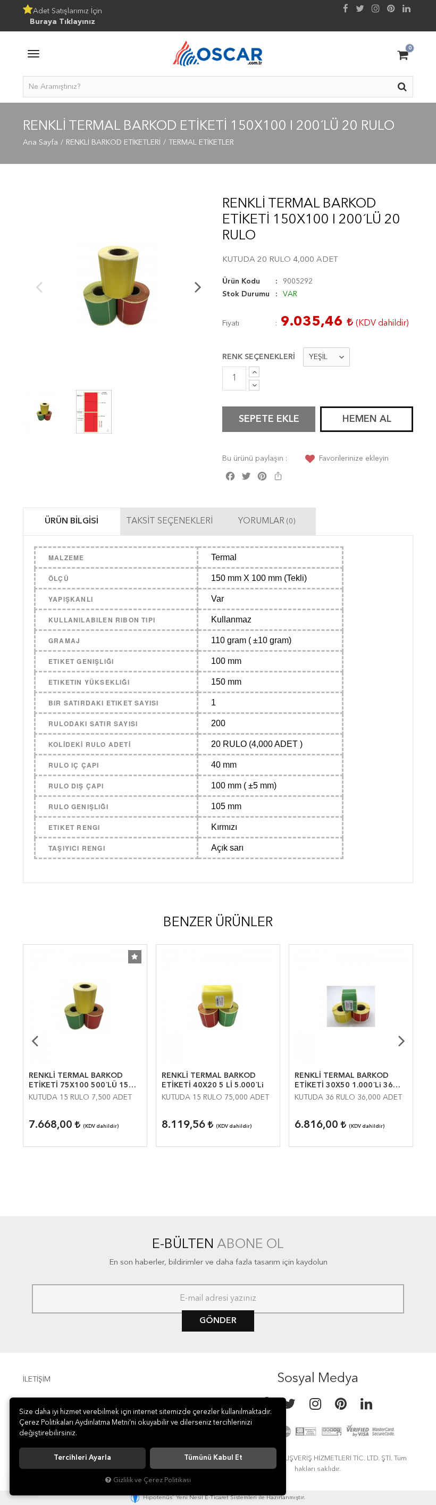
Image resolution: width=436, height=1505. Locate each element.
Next (197, 286)
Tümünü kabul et (213, 1457)
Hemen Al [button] (366, 419)
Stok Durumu (246, 294)
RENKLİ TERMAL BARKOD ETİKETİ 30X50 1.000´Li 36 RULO (344, 1081)
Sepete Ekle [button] (269, 419)
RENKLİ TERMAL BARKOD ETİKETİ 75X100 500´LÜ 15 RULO (79, 1081)
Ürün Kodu (241, 281)
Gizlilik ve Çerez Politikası (152, 1480)
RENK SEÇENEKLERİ (258, 357)
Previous (38, 286)
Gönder (218, 1321)
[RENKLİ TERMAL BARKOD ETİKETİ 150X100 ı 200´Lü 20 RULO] (118, 286)
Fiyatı (230, 323)
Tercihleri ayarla (82, 1457)
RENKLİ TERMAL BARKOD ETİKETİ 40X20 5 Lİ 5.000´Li (213, 1080)
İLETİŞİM (37, 1379)
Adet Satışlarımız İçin (66, 16)
